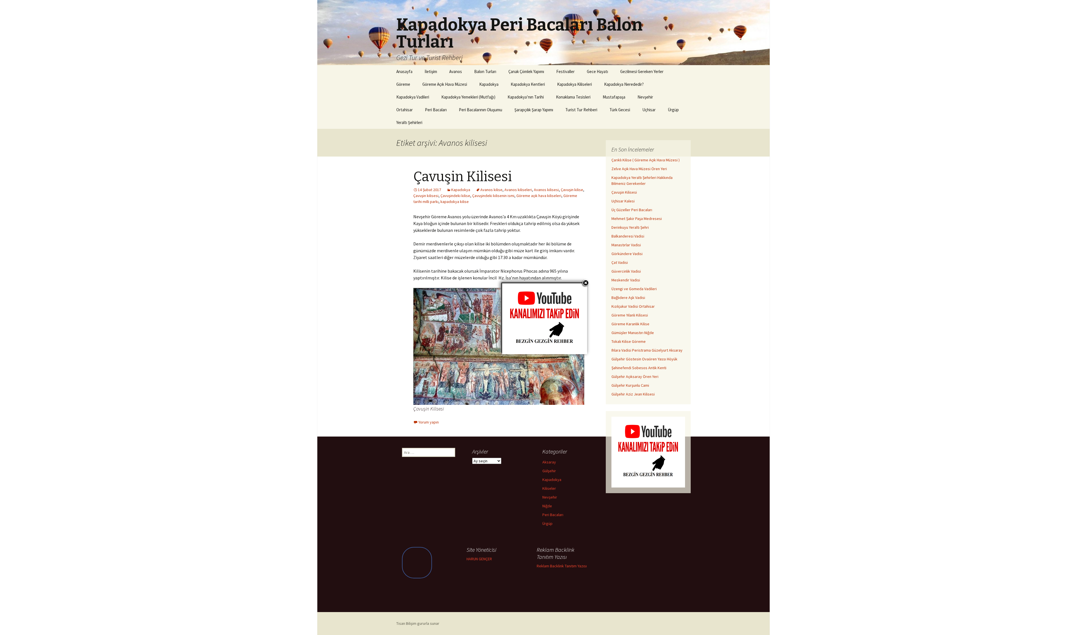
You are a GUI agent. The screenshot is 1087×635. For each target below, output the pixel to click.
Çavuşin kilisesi (425, 195)
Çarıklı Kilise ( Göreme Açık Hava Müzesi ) (645, 160)
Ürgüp (673, 109)
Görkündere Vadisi (627, 253)
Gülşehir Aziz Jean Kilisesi (633, 394)
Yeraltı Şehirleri (409, 122)
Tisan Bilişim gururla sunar (417, 623)
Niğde (547, 505)
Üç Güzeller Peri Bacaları (631, 209)
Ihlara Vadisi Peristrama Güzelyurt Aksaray (646, 350)
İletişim (431, 71)
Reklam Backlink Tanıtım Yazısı (562, 565)
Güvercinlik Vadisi (626, 271)
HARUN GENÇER (479, 558)
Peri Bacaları (436, 109)
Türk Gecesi (619, 109)
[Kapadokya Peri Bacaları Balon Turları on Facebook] (417, 562)
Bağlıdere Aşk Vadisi (628, 297)
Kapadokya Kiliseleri (574, 84)
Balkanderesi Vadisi (627, 236)
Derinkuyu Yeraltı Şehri (630, 227)
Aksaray (549, 462)
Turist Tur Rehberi (581, 109)
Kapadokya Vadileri (412, 97)
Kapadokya (488, 84)
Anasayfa (404, 71)
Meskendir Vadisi (625, 280)
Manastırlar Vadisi (626, 244)
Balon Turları (485, 71)
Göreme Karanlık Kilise (630, 323)
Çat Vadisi (619, 262)
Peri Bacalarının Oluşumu (480, 109)
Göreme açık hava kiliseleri (538, 195)
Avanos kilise (491, 189)
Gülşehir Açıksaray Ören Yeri (634, 376)
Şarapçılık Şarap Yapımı (533, 109)
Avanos (455, 71)
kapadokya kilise (454, 201)
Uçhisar (649, 109)
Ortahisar (404, 109)
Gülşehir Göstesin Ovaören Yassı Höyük (644, 359)
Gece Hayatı (597, 71)
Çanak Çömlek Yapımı (526, 71)
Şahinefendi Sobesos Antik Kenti (638, 367)
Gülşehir (549, 470)
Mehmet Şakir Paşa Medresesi (636, 218)
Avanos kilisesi (546, 189)
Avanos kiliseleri (518, 189)
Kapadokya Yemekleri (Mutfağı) (468, 97)
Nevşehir (645, 97)
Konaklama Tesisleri (573, 97)
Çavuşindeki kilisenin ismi (493, 195)
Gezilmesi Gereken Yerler (642, 71)
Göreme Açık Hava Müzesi (444, 84)
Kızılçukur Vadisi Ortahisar (633, 306)
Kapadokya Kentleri (528, 84)
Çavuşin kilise (572, 189)
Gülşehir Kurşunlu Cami (630, 385)
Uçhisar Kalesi (623, 201)
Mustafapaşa (614, 97)
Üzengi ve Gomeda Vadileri (634, 288)
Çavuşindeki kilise (455, 195)
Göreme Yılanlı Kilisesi (629, 315)
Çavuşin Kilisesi (462, 176)
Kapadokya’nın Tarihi (526, 97)
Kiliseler (549, 488)
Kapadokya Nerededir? (624, 84)
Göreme (403, 84)
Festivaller (565, 71)
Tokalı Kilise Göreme (628, 341)
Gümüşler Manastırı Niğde (632, 332)
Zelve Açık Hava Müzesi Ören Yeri (639, 168)
